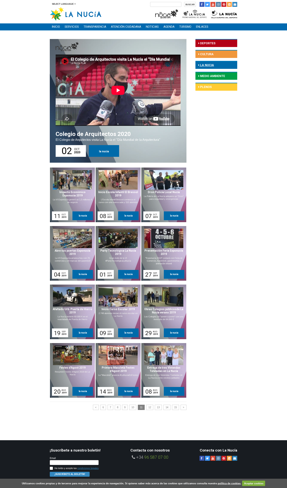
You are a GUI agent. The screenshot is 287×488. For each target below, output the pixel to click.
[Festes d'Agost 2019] (71, 370)
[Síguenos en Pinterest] (223, 4)
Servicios (72, 26)
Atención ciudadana (126, 26)
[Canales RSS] (229, 4)
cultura (206, 54)
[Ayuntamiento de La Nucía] (76, 13)
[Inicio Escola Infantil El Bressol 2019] (117, 194)
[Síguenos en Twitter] (207, 4)
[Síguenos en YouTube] (212, 4)
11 (141, 407)
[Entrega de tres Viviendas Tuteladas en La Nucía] (162, 370)
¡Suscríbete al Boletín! (69, 474)
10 (132, 407)
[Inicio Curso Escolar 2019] (117, 312)
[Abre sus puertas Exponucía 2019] (71, 253)
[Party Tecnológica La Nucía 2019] (117, 253)
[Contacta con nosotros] (234, 4)
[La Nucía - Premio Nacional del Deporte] (194, 13)
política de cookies (229, 483)
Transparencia (95, 26)
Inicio (56, 26)
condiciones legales (88, 468)
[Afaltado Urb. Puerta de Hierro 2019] (71, 312)
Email (53, 458)
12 (149, 407)
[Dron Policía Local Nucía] (162, 194)
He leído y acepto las (76, 468)
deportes (207, 43)
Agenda (169, 26)
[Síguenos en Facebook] (202, 4)
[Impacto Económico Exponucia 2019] (71, 194)
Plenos (205, 87)
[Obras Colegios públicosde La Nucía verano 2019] (162, 312)
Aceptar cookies (253, 483)
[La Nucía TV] (166, 13)
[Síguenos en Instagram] (218, 4)
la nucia (104, 151)
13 (158, 407)
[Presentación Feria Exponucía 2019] (162, 253)
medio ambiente (212, 76)
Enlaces (202, 26)
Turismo (185, 26)
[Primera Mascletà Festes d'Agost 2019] (117, 370)
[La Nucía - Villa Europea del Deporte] (224, 13)
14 (167, 407)
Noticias (152, 26)
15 (175, 407)
